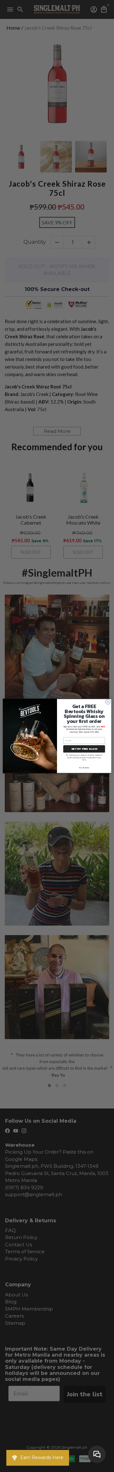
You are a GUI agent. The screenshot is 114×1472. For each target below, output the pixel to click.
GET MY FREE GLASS (84, 749)
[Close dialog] (107, 702)
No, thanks (84, 767)
